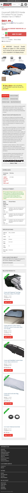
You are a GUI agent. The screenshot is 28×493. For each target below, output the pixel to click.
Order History (3, 484)
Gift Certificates (4, 474)
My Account (3, 483)
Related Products (15, 102)
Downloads (5, 98)
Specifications (14, 98)
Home (3, 8)
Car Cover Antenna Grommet (12, 427)
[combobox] (14, 265)
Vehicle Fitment (14, 95)
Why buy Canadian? (5, 455)
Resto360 (3, 449)
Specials (2, 476)
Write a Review (17, 39)
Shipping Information (5, 452)
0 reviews (10, 39)
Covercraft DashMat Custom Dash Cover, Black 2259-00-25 (13, 361)
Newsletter (3, 487)
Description (5, 95)
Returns (2, 467)
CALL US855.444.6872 (21, 60)
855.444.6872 (11, 1)
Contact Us (18, 1)
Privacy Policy (3, 459)
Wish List (3, 485)
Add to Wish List (7, 41)
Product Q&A (5, 102)
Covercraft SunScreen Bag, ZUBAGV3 (11, 394)
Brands (2, 473)
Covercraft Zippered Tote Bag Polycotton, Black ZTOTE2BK (12, 293)
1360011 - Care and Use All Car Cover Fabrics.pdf (6, 180)
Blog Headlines (4, 477)
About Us (3, 456)
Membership (3, 488)
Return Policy (3, 450)
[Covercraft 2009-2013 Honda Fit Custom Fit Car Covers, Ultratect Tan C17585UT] (14, 69)
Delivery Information (5, 458)
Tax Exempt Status (4, 453)
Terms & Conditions (5, 460)
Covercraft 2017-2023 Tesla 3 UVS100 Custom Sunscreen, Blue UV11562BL (13, 327)
